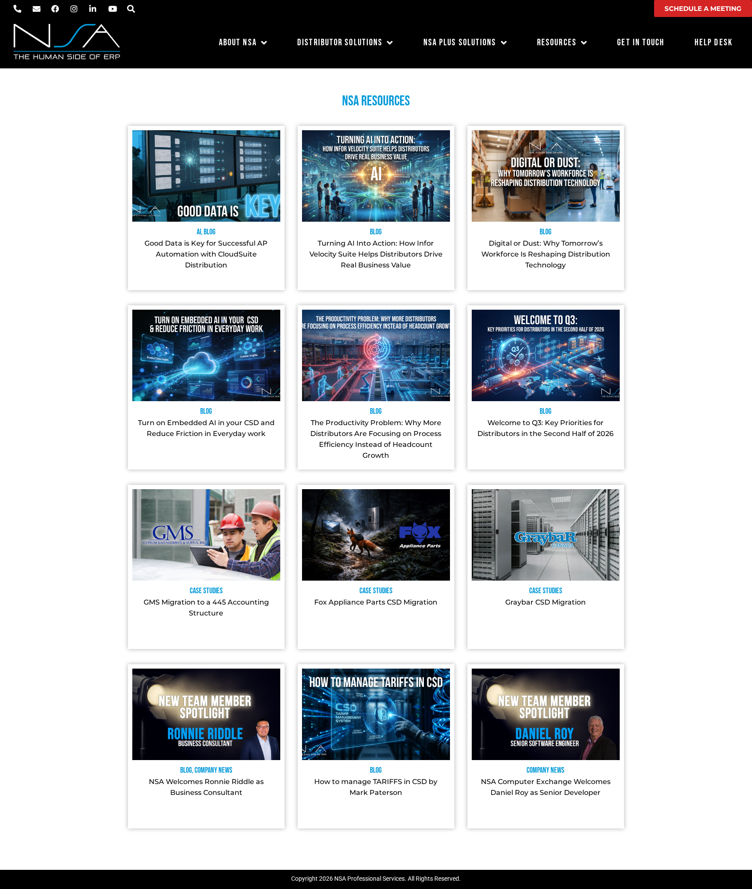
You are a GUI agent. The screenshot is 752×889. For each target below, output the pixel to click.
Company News (213, 770)
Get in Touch (641, 42)
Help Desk (714, 42)
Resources (557, 42)
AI (199, 232)
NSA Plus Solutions (460, 42)
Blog (209, 232)
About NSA (238, 42)
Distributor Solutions (340, 42)
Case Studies (206, 590)
